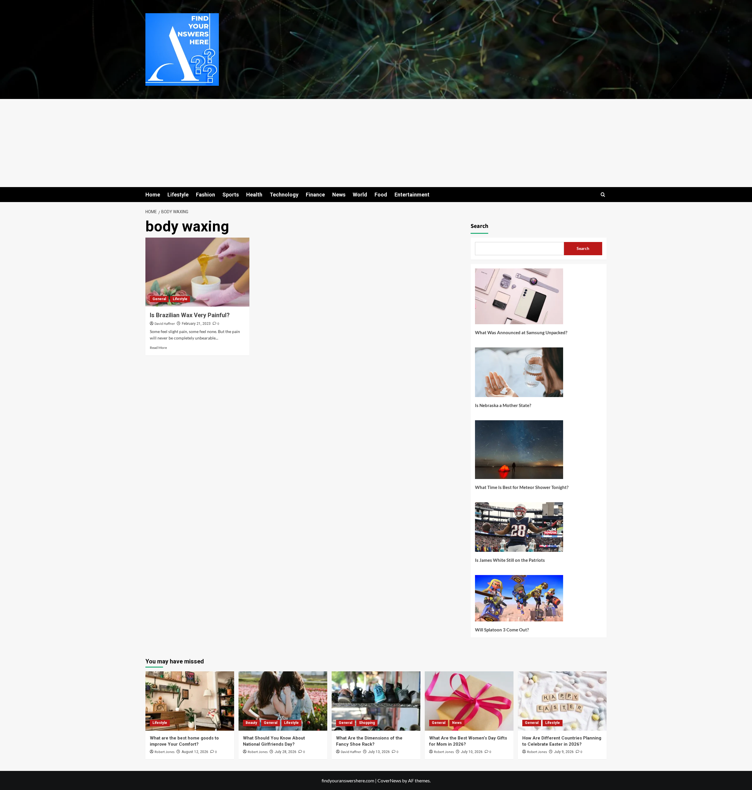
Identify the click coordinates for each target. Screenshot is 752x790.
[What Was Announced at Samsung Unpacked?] (519, 298)
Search (479, 226)
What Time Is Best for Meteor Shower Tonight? (521, 487)
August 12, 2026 (195, 752)
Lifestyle (178, 194)
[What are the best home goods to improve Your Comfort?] (189, 700)
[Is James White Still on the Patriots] (519, 529)
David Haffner (165, 323)
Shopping (367, 723)
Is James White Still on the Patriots (510, 560)
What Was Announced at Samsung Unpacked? (521, 332)
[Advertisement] (376, 143)
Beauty (251, 723)
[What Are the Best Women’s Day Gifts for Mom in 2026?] (469, 700)
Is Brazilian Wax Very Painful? (190, 315)
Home (152, 194)
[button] (603, 194)
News (338, 194)
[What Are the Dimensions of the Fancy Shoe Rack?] (376, 700)
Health (254, 194)
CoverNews (389, 780)
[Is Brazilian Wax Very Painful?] (197, 272)
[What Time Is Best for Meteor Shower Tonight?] (519, 451)
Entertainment (412, 194)
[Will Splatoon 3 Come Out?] (519, 600)
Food (381, 194)
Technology (284, 194)
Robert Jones (164, 751)
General (159, 299)
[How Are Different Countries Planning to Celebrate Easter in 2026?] (562, 700)
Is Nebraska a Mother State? (503, 405)
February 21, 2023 (196, 324)
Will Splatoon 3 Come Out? (502, 629)
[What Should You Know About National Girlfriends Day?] (283, 700)
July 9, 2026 (564, 752)
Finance (315, 194)
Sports (230, 194)
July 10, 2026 (472, 752)
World (360, 194)
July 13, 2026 (379, 752)
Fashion (205, 194)
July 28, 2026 (285, 752)
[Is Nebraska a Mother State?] (519, 374)
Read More (158, 347)
